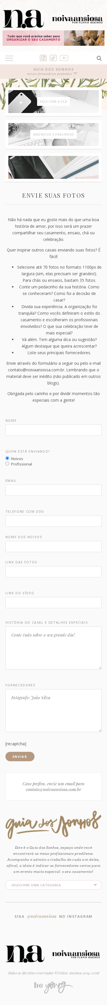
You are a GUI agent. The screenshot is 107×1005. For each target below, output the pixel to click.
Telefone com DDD (24, 512)
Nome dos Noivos (23, 537)
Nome (11, 421)
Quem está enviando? (27, 451)
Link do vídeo (19, 593)
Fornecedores (20, 685)
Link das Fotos (21, 562)
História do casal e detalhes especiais (46, 623)
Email (11, 481)
